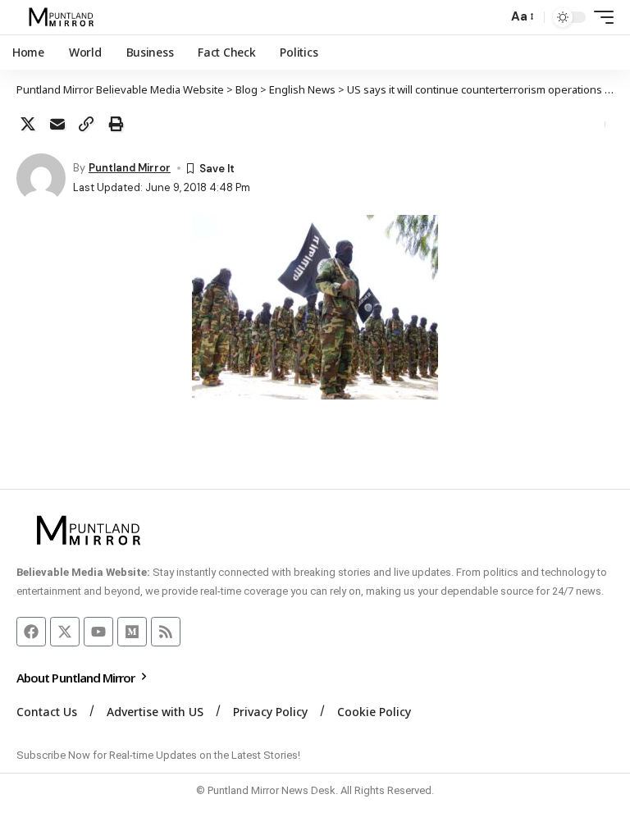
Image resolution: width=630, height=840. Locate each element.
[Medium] (132, 631)
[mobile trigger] (600, 17)
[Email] (57, 124)
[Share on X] (27, 124)
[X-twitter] (65, 631)
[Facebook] (31, 631)
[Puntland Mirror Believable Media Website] (63, 17)
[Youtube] (98, 631)
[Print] (115, 124)
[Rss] (165, 631)
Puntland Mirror (130, 168)
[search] (490, 17)
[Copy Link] (86, 124)
